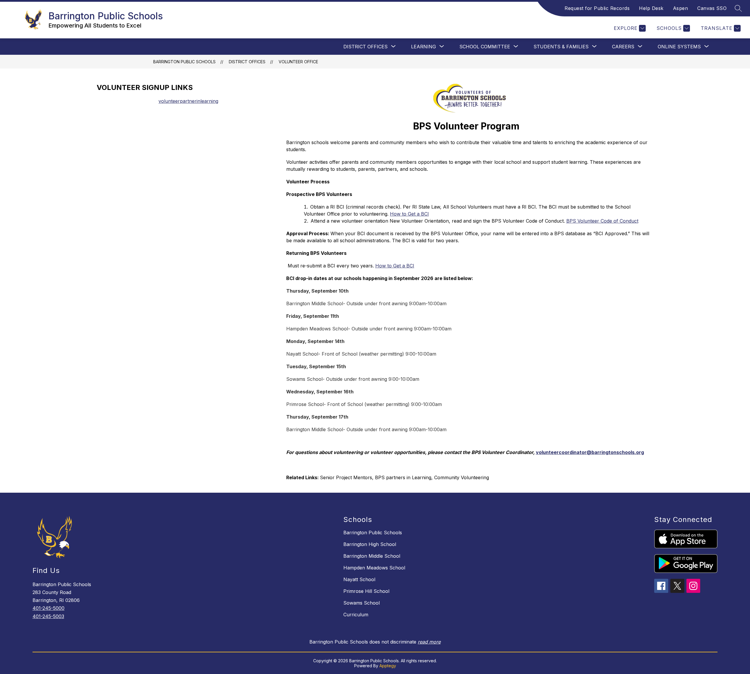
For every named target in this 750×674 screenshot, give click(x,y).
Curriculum (355, 614)
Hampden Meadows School (374, 568)
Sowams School (361, 603)
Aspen (680, 8)
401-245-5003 (48, 616)
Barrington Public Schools (184, 61)
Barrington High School (369, 544)
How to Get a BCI (394, 266)
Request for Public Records (597, 8)
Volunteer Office (298, 61)
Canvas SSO (712, 8)
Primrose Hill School (366, 591)
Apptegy (387, 665)
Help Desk (651, 8)
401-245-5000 (48, 608)
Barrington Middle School (371, 556)
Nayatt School (359, 579)
